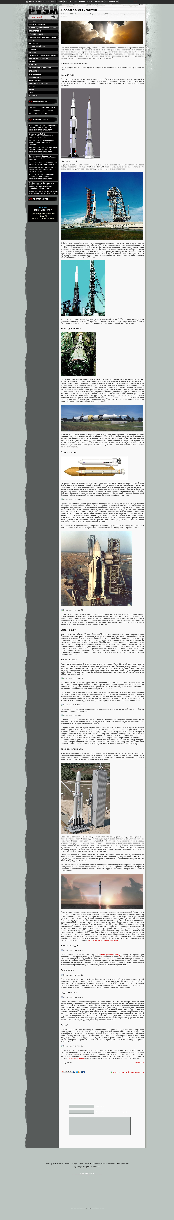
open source (34, 71)
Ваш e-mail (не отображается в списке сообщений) (111, 1112)
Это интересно (35, 31)
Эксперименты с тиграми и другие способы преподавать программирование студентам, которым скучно (43, 128)
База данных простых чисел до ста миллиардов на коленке (42, 157)
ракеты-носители (115, 14)
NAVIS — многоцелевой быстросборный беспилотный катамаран (41, 135)
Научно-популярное (37, 34)
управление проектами (38, 59)
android (32, 52)
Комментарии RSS (93, 1167)
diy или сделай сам (37, 46)
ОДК (106, 14)
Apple (66, 1)
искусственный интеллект (40, 68)
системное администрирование (42, 55)
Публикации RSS (80, 1167)
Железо (32, 89)
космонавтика (35, 80)
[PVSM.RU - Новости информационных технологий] (43, 11)
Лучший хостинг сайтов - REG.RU (42, 107)
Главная (32, 1)
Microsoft (74, 1)
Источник (139, 1063)
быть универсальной (76, 1058)
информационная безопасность (43, 28)
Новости (32, 22)
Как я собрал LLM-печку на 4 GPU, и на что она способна (41, 142)
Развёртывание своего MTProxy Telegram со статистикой (43, 192)
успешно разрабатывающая (109, 955)
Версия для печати (136, 1072)
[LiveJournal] (84, 1071)
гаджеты (32, 49)
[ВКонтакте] (74, 1071)
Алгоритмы (33, 96)
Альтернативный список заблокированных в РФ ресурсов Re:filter (42, 169)
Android (53, 1)
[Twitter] (77, 1071)
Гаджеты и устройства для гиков (42, 37)
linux (31, 92)
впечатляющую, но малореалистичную (103, 940)
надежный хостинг (43, 208)
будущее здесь (35, 74)
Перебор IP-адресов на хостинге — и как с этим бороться (43, 163)
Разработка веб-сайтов (39, 83)
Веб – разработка (111, 1)
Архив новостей (42, 1)
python (32, 62)
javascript (33, 43)
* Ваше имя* (100, 1106)
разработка (33, 65)
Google (60, 1)
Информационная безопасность (91, 1)
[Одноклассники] (79, 1071)
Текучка (32, 40)
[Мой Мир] (82, 1071)
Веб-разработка (35, 77)
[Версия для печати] (119, 1072)
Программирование (37, 25)
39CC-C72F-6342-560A (38, 114)
